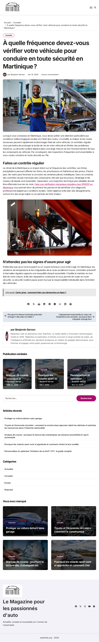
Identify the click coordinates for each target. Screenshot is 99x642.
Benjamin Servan (25, 329)
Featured (8, 489)
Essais (7, 483)
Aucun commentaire (50, 74)
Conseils (8, 35)
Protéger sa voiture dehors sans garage (23, 418)
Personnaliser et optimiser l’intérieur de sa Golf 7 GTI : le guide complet (38, 451)
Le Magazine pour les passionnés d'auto (24, 608)
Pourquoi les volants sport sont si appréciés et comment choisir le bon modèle (41, 444)
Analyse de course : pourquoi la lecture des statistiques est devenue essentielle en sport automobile (46, 436)
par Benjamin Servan (16, 74)
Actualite (8, 469)
